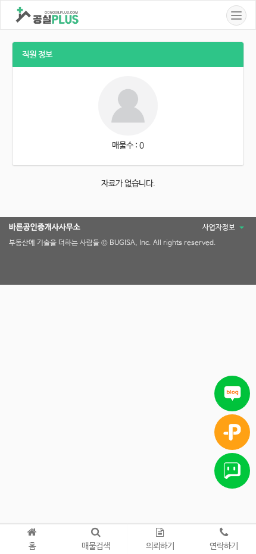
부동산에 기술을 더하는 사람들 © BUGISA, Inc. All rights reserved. (112, 243)
